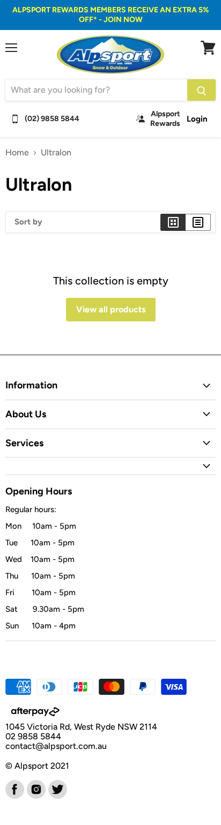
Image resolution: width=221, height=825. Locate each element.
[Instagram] (35, 788)
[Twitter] (57, 788)
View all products (110, 309)
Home (17, 153)
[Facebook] (14, 788)
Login (197, 119)
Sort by (28, 222)
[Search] (201, 90)
